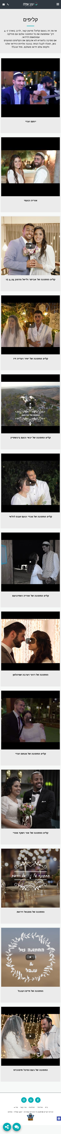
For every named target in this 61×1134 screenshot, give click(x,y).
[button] (57, 4)
